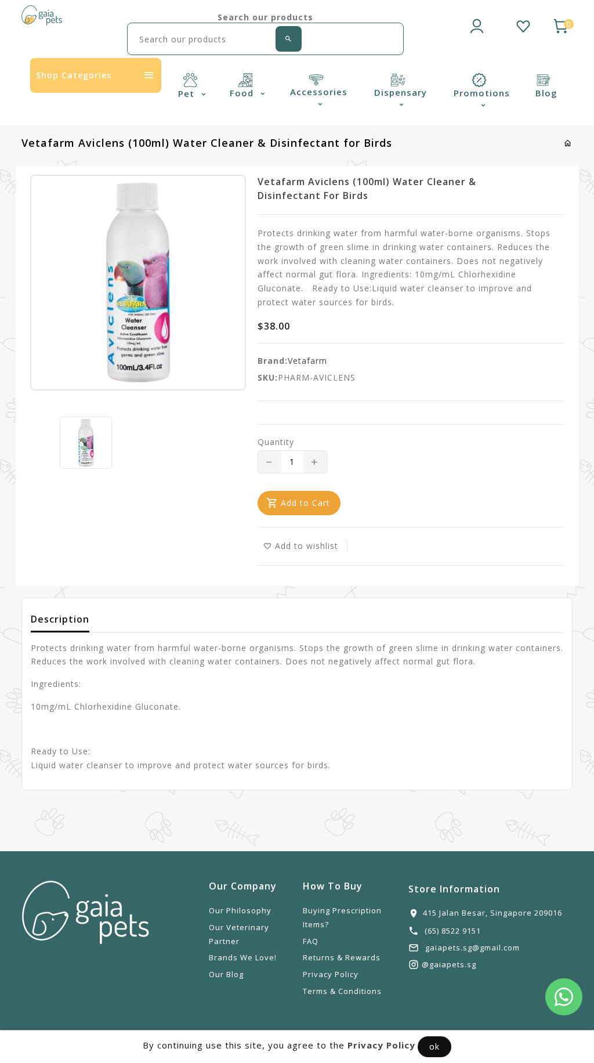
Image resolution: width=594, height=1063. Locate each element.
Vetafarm (307, 360)
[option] (85, 443)
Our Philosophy (240, 910)
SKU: (268, 377)
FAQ (310, 941)
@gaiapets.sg (449, 964)
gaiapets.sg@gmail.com (472, 947)
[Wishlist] (523, 24)
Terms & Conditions (342, 991)
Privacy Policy (330, 974)
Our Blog (226, 974)
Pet (187, 93)
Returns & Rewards (342, 957)
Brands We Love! (243, 957)
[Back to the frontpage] (568, 143)
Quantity (276, 441)
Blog (546, 93)
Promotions (482, 93)
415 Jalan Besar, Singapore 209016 (492, 912)
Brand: (273, 360)
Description (60, 619)
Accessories (318, 91)
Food (243, 93)
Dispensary (400, 92)
